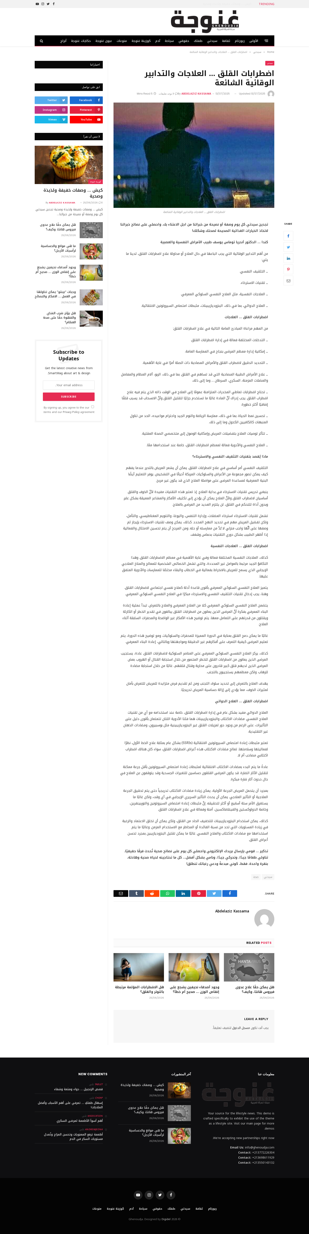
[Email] (288, 281)
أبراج (63, 41)
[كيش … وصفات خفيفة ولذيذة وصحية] (69, 165)
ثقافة (226, 41)
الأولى (253, 41)
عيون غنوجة (103, 41)
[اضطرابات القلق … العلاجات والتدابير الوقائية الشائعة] (194, 155)
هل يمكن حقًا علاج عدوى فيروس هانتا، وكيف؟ (221, 4)
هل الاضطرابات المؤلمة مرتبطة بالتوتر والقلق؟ (139, 989)
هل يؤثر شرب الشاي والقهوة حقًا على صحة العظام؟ (59, 318)
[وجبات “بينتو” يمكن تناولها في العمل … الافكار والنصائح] (91, 297)
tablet (99, 1084)
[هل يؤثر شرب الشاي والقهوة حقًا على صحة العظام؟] (91, 319)
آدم (157, 41)
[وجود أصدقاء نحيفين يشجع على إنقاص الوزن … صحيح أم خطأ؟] (194, 967)
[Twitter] (288, 247)
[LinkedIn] (288, 258)
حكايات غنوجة (81, 41)
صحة (256, 877)
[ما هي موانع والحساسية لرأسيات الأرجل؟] (91, 251)
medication (95, 1116)
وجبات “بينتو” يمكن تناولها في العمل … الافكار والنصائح (55, 294)
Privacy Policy (71, 412)
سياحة (169, 41)
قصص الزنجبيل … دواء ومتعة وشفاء (78, 1089)
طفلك (198, 41)
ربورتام (240, 41)
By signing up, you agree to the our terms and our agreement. (68, 410)
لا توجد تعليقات (166, 93)
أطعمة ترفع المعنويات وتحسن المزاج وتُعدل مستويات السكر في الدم (73, 1136)
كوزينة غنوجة (141, 41)
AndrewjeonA (94, 1129)
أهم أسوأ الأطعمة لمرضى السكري (80, 1121)
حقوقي (183, 41)
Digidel (166, 1219)
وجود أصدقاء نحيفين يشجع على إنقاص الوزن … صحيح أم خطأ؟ (194, 989)
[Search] (42, 40)
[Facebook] (288, 236)
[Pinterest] (288, 269)
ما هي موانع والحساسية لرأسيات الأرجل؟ (58, 248)
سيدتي (212, 41)
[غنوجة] (204, 21)
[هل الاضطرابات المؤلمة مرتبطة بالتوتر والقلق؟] (139, 967)
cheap (99, 1098)
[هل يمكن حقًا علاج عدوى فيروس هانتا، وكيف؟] (249, 967)
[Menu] (266, 41)
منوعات (122, 41)
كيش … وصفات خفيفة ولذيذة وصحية (73, 193)
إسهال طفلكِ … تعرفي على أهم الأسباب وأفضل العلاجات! (70, 1105)
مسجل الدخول (241, 1028)
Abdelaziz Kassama (196, 93)
